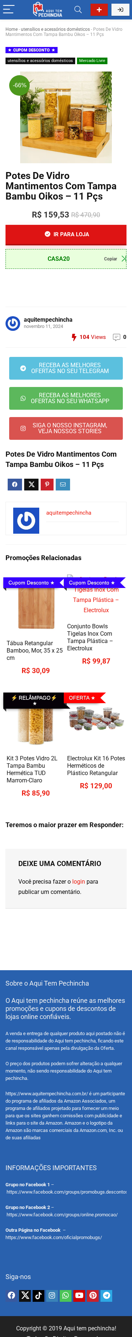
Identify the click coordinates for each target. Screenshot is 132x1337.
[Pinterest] (93, 1296)
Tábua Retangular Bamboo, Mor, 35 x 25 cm (35, 650)
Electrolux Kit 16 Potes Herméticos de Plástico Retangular (96, 766)
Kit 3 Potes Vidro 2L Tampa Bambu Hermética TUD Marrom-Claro (32, 769)
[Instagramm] (52, 1296)
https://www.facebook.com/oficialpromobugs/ (54, 1237)
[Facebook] (11, 1296)
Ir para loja (70, 234)
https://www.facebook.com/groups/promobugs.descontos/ (68, 1192)
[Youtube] (79, 1296)
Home (12, 29)
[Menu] (9, 9)
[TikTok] (38, 1296)
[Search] (78, 9)
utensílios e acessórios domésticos (55, 29)
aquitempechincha (48, 319)
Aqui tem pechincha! (89, 1328)
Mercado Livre (92, 60)
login (78, 881)
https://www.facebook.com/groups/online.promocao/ (62, 1214)
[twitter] (25, 1296)
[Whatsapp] (66, 1296)
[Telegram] (106, 1296)
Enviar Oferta (99, 10)
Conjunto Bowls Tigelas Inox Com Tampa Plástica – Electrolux (90, 637)
